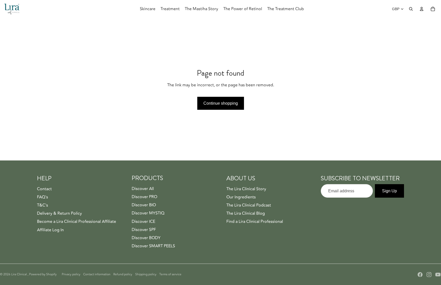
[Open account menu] (421, 9)
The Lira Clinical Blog (245, 213)
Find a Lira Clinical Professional (254, 222)
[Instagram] (429, 275)
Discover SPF (144, 230)
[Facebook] (420, 275)
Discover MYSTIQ (148, 213)
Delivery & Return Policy (59, 213)
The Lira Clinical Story (246, 189)
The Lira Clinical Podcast (248, 205)
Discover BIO (144, 205)
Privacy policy (71, 274)
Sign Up (389, 191)
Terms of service (170, 274)
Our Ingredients (241, 197)
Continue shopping (220, 103)
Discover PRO (144, 197)
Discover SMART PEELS (153, 246)
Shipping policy (145, 274)
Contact (44, 189)
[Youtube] (438, 275)
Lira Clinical (19, 274)
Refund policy (122, 274)
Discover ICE (143, 222)
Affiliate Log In (50, 230)
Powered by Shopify (43, 274)
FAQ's (42, 197)
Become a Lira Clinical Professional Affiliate (76, 222)
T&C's (42, 205)
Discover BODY (146, 238)
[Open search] (410, 9)
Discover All (143, 189)
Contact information (97, 274)
